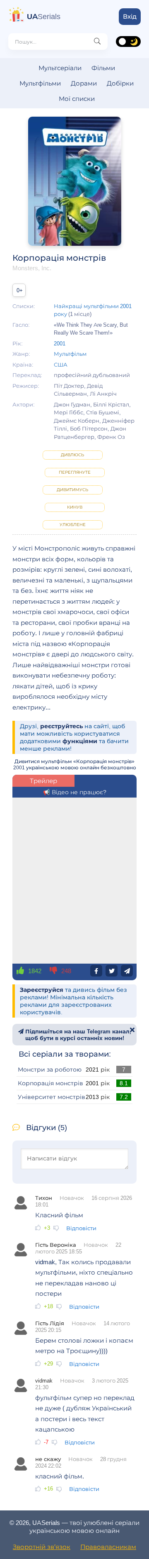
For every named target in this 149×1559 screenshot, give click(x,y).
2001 (59, 343)
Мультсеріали (60, 68)
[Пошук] (97, 41)
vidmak (44, 1380)
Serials (43, 16)
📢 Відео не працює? (74, 792)
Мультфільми (40, 83)
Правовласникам (108, 1547)
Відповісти (81, 1228)
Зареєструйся (41, 990)
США (60, 364)
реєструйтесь (61, 726)
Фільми (103, 68)
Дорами (84, 83)
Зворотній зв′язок (41, 1547)
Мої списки (77, 99)
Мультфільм (70, 353)
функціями (79, 741)
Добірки (120, 83)
